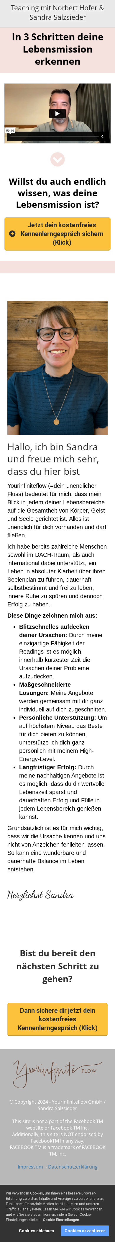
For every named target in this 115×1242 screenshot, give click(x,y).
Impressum (31, 1167)
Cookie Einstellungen (61, 1220)
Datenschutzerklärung (73, 1167)
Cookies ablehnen (36, 1230)
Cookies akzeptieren (85, 1230)
